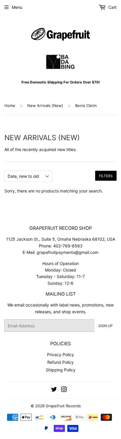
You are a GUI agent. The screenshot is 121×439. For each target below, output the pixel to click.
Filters (106, 176)
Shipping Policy (60, 369)
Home (9, 105)
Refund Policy (60, 362)
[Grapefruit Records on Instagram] (64, 390)
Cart (112, 7)
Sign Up (105, 326)
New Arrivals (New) (45, 105)
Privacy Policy (60, 354)
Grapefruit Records (63, 405)
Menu (17, 7)
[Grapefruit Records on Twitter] (54, 390)
